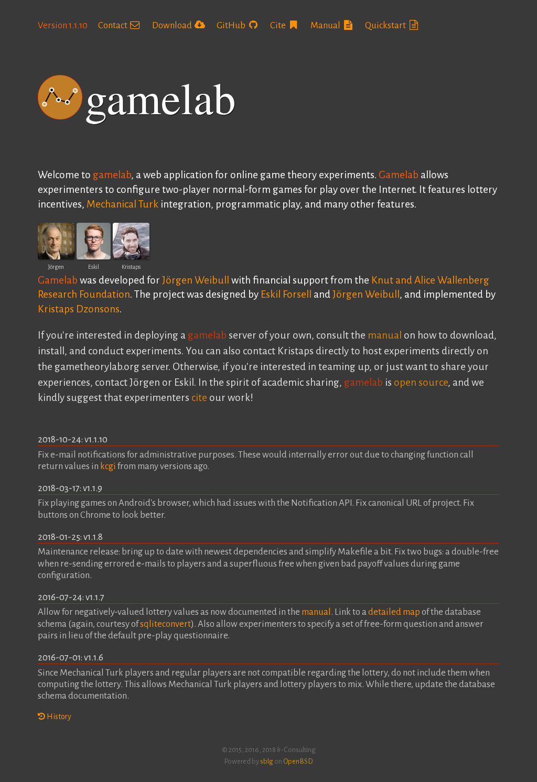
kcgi (108, 466)
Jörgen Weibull (195, 280)
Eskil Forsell (286, 294)
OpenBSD (298, 761)
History (58, 716)
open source (421, 382)
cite (199, 397)
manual (385, 335)
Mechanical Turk (122, 204)
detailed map (394, 612)
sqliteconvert (165, 624)
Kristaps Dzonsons (79, 308)
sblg (266, 761)
